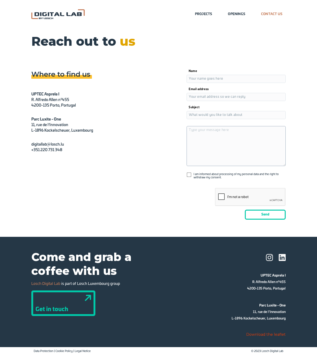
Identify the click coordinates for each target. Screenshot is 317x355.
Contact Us (271, 14)
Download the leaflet (266, 334)
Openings (236, 14)
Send (265, 214)
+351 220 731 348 (46, 150)
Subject (194, 107)
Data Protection (43, 351)
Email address (199, 89)
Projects (203, 14)
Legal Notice (83, 351)
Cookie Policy (64, 351)
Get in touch (52, 309)
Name (193, 71)
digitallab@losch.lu (47, 144)
